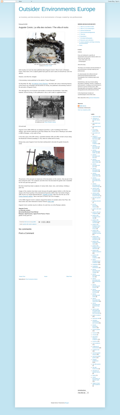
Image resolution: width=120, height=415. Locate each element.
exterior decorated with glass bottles (96, 161)
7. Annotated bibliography (85, 38)
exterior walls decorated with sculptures (96, 190)
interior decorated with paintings (96, 291)
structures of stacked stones (96, 371)
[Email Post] (39, 221)
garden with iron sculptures (96, 212)
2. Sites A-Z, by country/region (86, 28)
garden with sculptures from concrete (96, 221)
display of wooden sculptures (95, 142)
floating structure (96, 201)
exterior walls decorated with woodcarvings (96, 194)
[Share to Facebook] (47, 222)
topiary (94, 375)
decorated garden (95, 130)
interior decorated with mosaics (96, 286)
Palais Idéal (51, 201)
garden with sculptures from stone (96, 243)
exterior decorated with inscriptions (96, 170)
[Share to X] (46, 222)
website (26, 196)
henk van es (83, 106)
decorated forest (96, 126)
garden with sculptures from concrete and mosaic (96, 226)
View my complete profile (84, 110)
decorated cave (96, 123)
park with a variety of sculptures (95, 338)
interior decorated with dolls (96, 275)
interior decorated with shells (96, 295)
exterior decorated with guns (96, 165)
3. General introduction (85, 30)
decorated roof (96, 133)
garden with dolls (96, 209)
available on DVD (47, 194)
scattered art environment (95, 347)
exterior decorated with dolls (96, 156)
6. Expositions (82, 36)
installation (95, 264)
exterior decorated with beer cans (96, 147)
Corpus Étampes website (50, 122)
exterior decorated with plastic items (96, 175)
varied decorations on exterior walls (96, 379)
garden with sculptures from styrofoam (96, 247)
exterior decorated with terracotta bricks (96, 179)
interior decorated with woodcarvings (96, 305)
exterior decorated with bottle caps (96, 152)
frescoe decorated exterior (95, 206)
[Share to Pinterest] (49, 222)
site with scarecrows (95, 368)
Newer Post (22, 276)
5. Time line (82, 34)
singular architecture (95, 360)
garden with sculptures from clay (96, 217)
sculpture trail (95, 349)
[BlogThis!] (44, 222)
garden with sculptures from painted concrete (96, 232)
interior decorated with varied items (96, 300)
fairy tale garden (96, 197)
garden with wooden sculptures (95, 256)
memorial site (95, 318)
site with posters (96, 364)
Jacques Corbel (48, 65)
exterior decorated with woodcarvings (96, 185)
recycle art (95, 341)
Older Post (69, 276)
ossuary (94, 334)
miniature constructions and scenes (95, 322)
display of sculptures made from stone (96, 138)
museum (94, 333)
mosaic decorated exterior (95, 326)
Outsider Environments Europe (57, 9)
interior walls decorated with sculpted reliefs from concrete (96, 311)
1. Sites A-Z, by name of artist (86, 26)
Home (45, 276)
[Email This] (42, 222)
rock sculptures (96, 343)
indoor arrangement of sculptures (96, 261)
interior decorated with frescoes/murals (96, 280)
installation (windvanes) (95, 267)
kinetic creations (96, 315)
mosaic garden (96, 329)
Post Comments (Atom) (31, 279)
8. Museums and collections (86, 40)
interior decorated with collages (96, 271)
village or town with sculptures (96, 384)
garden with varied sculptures (29, 224)
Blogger (67, 403)
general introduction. (94, 97)
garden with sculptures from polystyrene (96, 238)
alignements (95, 116)
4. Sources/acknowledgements (87, 32)
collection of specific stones (96, 119)
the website (40, 83)
